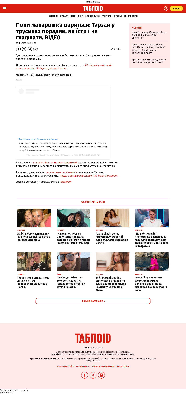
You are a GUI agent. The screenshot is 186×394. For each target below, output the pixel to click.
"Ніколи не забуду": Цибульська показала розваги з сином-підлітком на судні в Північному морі (73, 238)
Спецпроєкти (131, 16)
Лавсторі (106, 16)
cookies (25, 390)
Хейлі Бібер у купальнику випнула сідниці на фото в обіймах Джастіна (33, 237)
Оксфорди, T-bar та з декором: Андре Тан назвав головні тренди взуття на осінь (71, 282)
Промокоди (122, 366)
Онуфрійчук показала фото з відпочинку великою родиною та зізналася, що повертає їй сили (151, 284)
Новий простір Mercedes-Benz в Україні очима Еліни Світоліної (149, 35)
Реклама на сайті (65, 366)
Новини (137, 27)
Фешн (73, 16)
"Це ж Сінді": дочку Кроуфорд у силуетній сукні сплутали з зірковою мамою (112, 238)
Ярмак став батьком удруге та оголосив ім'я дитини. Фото (149, 61)
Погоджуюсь (6, 392)
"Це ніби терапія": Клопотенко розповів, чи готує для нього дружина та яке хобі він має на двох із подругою (152, 240)
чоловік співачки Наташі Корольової (54, 162)
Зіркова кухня (92, 16)
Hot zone (117, 16)
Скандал (64, 16)
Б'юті (80, 16)
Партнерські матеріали (103, 366)
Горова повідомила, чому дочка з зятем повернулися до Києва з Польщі (33, 282)
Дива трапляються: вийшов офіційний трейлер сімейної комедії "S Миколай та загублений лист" (148, 48)
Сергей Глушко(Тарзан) (50, 155)
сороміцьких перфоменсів (62, 172)
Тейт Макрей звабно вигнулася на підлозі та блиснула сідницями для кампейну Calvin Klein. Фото (111, 284)
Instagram (65, 181)
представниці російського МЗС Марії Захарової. (89, 175)
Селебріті (53, 16)
